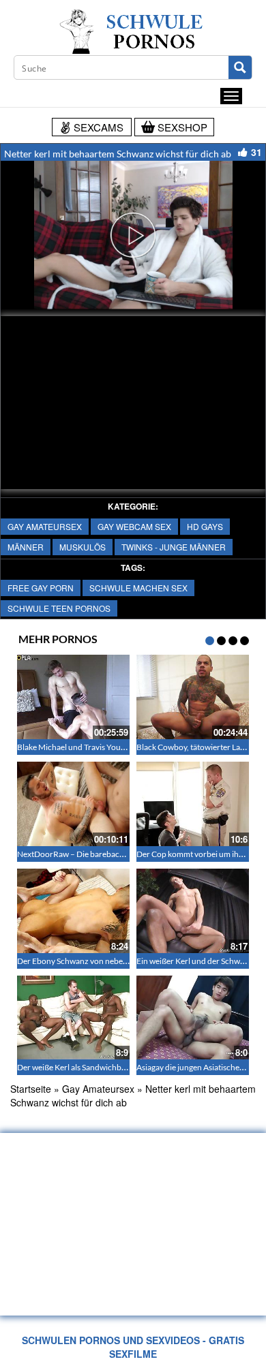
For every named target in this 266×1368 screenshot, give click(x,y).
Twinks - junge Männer (173, 547)
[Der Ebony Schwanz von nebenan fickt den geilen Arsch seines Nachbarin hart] (73, 911)
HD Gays (205, 526)
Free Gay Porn (41, 587)
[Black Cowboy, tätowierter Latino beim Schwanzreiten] (192, 697)
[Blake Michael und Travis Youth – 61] (73, 697)
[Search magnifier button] (240, 67)
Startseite (30, 1088)
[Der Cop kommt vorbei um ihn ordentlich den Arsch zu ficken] (192, 804)
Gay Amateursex (45, 526)
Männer (26, 547)
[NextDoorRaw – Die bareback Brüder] (73, 804)
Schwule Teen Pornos (59, 608)
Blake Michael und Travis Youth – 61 (81, 747)
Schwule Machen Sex (138, 587)
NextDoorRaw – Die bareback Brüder (84, 854)
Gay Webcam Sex (134, 526)
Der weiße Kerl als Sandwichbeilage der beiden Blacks (111, 1067)
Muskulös (82, 547)
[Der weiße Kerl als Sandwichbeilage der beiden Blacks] (73, 1018)
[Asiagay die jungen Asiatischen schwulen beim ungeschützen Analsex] (192, 1018)
